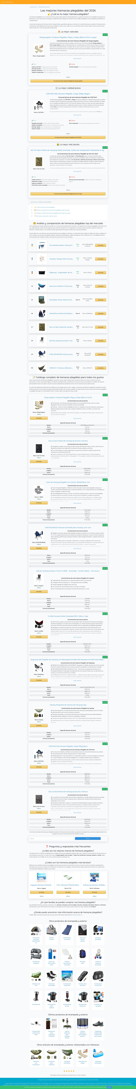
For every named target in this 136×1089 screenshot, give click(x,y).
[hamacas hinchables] (98, 1053)
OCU (81, 915)
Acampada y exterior (44, 7)
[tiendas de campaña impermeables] (36, 930)
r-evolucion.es (33, 7)
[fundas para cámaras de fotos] (36, 1023)
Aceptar (109, 1087)
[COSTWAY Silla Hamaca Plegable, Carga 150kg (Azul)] (39, 754)
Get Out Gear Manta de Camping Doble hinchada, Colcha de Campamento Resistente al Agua (68, 150)
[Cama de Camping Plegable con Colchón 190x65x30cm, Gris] (39, 490)
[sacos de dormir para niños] (51, 953)
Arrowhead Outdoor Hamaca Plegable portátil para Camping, (72, 245)
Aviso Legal (67, 1079)
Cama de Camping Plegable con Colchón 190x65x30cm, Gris (68, 482)
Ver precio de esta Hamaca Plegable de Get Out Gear (68, 193)
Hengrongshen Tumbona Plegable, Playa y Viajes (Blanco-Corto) (68, 397)
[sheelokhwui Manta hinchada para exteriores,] (41, 313)
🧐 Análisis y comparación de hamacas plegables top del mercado (51, 210)
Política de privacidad (76, 1079)
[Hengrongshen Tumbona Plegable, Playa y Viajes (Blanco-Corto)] (39, 405)
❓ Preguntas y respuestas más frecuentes (45, 216)
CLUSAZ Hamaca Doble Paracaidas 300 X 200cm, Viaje (68, 616)
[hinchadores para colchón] (51, 996)
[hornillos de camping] (98, 996)
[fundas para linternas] (82, 976)
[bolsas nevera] (51, 930)
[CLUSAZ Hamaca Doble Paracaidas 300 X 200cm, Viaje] (39, 624)
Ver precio (100, 245)
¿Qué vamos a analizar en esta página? (41, 202)
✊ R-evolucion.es (7, 2)
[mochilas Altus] (82, 953)
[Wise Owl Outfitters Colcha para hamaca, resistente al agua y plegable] (41, 286)
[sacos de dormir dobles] (82, 930)
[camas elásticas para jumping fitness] (67, 1023)
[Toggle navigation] (133, 2)
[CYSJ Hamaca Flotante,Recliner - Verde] (68, 877)
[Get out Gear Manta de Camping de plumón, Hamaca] (41, 327)
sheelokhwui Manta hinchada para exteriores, (66, 313)
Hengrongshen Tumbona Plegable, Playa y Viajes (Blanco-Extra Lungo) (68, 37)
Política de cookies (58, 1079)
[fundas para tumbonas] (67, 976)
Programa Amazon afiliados (45, 1079)
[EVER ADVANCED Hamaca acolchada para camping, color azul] (41, 354)
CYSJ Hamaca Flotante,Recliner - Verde (72, 885)
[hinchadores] (36, 996)
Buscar (88, 838)
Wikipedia (75, 915)
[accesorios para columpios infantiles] (51, 1023)
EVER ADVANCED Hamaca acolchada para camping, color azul (72, 354)
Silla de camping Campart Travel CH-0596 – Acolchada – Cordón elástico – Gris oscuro (68, 571)
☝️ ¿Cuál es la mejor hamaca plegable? (44, 207)
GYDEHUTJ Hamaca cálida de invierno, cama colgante (69, 368)
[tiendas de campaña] (36, 953)
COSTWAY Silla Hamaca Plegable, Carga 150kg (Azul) (68, 746)
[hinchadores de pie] (67, 996)
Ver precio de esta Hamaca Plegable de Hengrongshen (68, 81)
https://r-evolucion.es (88, 1079)
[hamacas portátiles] (67, 1053)
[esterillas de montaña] (67, 930)
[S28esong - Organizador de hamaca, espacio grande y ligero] (41, 272)
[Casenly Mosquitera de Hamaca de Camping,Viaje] (39, 712)
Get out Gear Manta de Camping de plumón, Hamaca (69, 327)
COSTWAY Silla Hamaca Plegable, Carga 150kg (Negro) (68, 94)
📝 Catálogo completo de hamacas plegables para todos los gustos (52, 213)
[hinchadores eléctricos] (82, 996)
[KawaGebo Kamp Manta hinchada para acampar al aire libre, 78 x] (41, 299)
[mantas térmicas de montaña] (67, 953)
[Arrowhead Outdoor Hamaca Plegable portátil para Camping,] (41, 245)
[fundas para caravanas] (98, 976)
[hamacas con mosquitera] (36, 1053)
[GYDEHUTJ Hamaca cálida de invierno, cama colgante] (41, 368)
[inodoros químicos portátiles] (98, 953)
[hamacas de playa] (82, 1053)
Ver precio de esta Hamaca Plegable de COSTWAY (68, 137)
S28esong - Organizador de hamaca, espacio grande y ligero (71, 273)
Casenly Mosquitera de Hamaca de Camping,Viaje (68, 705)
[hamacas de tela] (36, 976)
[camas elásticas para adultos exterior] (82, 1023)
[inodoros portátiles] (98, 930)
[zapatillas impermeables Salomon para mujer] (98, 1023)
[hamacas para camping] (51, 1053)
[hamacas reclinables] (51, 976)
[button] (77, 58)
